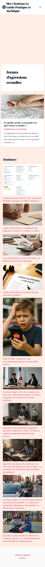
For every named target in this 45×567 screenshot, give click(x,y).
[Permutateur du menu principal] (40, 7)
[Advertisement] (22, 38)
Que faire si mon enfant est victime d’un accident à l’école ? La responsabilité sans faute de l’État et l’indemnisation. (21, 538)
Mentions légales (22, 555)
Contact (22, 558)
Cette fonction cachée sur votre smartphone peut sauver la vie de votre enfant (20, 361)
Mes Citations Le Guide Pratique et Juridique (18, 7)
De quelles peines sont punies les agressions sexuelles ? (20, 124)
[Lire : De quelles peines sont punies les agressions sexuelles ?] (22, 106)
